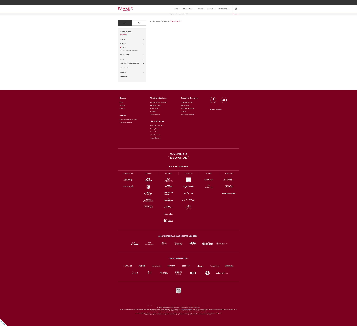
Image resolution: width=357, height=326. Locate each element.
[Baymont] (168, 207)
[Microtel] (148, 194)
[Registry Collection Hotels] (229, 180)
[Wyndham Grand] (229, 194)
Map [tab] (139, 23)
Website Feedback (216, 109)
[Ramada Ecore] (168, 221)
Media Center (185, 105)
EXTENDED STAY (128, 173)
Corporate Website (186, 102)
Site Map (122, 108)
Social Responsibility (187, 114)
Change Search (175, 21)
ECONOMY (148, 173)
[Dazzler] (188, 194)
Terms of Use (154, 132)
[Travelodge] (148, 207)
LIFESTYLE (188, 173)
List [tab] (125, 23)
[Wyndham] (208, 180)
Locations (122, 105)
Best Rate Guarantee (156, 126)
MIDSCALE (168, 173)
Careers (183, 111)
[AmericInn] (168, 200)
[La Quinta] (168, 180)
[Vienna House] (188, 200)
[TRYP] (188, 180)
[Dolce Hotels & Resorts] (229, 187)
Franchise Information (187, 108)
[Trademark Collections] (208, 187)
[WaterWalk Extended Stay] (128, 187)
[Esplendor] (188, 187)
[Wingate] (168, 187)
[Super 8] (148, 187)
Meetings (153, 111)
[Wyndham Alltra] (188, 207)
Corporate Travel (155, 105)
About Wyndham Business (158, 102)
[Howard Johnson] (148, 200)
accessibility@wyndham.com (186, 309)
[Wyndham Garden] (168, 194)
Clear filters (123, 34)
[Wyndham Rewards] (178, 156)
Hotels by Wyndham (178, 167)
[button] (132, 39)
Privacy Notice (154, 129)
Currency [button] (235, 14)
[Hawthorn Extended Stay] (128, 180)
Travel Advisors (155, 114)
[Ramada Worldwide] (168, 214)
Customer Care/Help (126, 122)
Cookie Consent (155, 138)
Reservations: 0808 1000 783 (128, 119)
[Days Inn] (148, 180)
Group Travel (154, 108)
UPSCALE (209, 173)
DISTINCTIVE (229, 173)
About (121, 102)
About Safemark (155, 135)
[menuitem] (177, 9)
